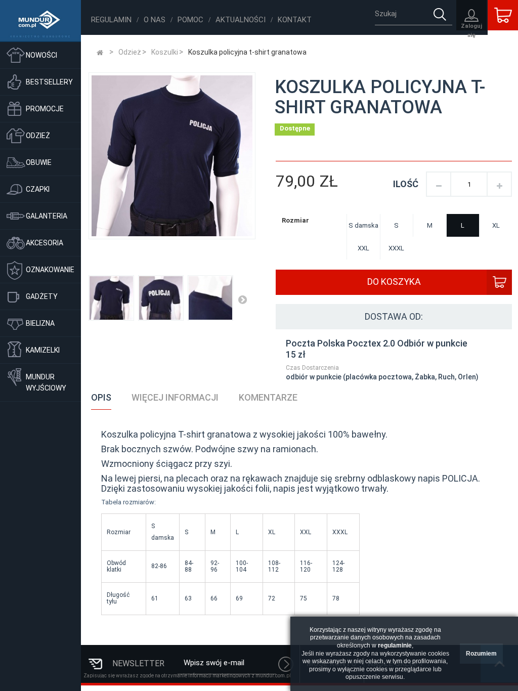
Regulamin (111, 19)
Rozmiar (296, 220)
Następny (242, 299)
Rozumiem (481, 653)
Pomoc (190, 19)
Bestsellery (49, 82)
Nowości (41, 55)
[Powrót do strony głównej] (100, 52)
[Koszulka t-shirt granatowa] (111, 298)
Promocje (45, 109)
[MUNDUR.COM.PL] (40, 21)
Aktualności (240, 19)
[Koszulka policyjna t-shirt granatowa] (161, 298)
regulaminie (395, 645)
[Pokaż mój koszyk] (503, 15)
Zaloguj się (471, 26)
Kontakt (295, 19)
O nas (154, 19)
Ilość (405, 184)
